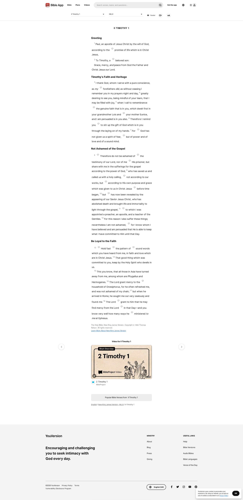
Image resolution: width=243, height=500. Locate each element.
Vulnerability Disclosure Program (58, 488)
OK (236, 493)
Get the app (172, 5)
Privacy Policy (67, 485)
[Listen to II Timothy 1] (160, 15)
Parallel (152, 15)
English (94, 404)
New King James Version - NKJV (111, 404)
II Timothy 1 (75, 14)
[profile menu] (192, 5)
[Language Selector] (183, 5)
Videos (87, 5)
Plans (78, 5)
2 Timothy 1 (104, 381)
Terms (76, 485)
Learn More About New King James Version (108, 330)
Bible (69, 5)
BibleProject (101, 385)
